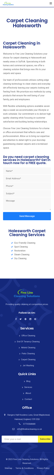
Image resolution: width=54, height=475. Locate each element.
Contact (28, 399)
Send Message (27, 216)
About (28, 393)
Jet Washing (28, 365)
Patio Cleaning (28, 353)
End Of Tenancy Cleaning (28, 341)
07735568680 (29, 424)
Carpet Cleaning (28, 359)
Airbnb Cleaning (28, 347)
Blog (28, 381)
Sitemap (8, 468)
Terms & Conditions (25, 468)
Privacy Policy (43, 468)
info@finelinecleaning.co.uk (29, 429)
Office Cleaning (28, 335)
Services (28, 387)
